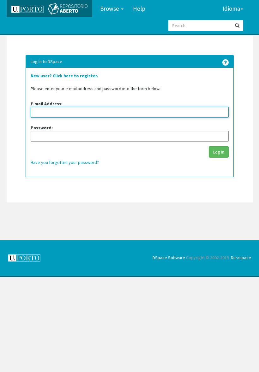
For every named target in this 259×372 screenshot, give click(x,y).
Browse (110, 8)
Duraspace (241, 257)
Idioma (231, 8)
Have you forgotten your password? (65, 162)
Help (139, 8)
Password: (42, 128)
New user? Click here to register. (64, 75)
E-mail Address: (47, 104)
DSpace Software (169, 257)
